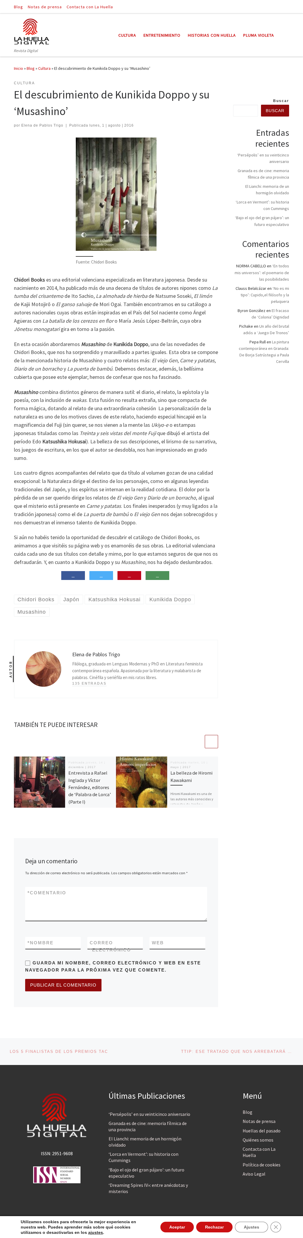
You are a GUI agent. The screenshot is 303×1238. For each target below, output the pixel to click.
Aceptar (177, 1227)
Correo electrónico (110, 946)
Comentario (47, 892)
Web (158, 942)
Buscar (281, 101)
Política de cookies (262, 1165)
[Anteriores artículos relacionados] (197, 741)
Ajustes (251, 1227)
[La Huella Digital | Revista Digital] (31, 30)
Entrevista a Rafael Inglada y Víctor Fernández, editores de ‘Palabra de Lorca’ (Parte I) (89, 787)
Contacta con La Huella (259, 1152)
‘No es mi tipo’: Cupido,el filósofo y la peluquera (265, 295)
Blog (31, 68)
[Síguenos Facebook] (279, 6)
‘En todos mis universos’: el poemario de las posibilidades (262, 272)
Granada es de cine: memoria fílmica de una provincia (148, 1126)
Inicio (18, 68)
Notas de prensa (259, 1121)
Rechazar (214, 1227)
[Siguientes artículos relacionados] (211, 741)
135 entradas (89, 683)
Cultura (44, 68)
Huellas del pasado (262, 1131)
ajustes (95, 1232)
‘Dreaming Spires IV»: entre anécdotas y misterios (148, 1188)
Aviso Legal (254, 1174)
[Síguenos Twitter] (287, 6)
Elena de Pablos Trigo (42, 125)
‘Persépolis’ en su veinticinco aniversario (149, 1114)
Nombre (41, 942)
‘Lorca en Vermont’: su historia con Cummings (143, 1157)
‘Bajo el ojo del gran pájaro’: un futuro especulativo (146, 1173)
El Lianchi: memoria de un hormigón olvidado (145, 1142)
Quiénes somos (258, 1140)
